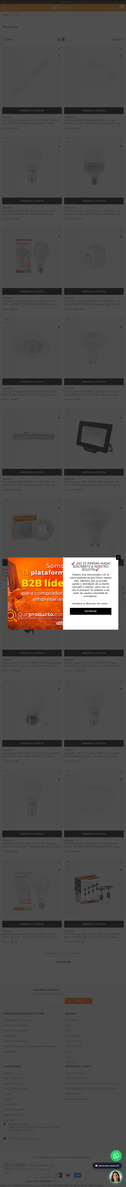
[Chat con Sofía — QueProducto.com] (116, 1176)
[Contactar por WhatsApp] (116, 1155)
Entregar (90, 611)
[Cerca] (118, 557)
